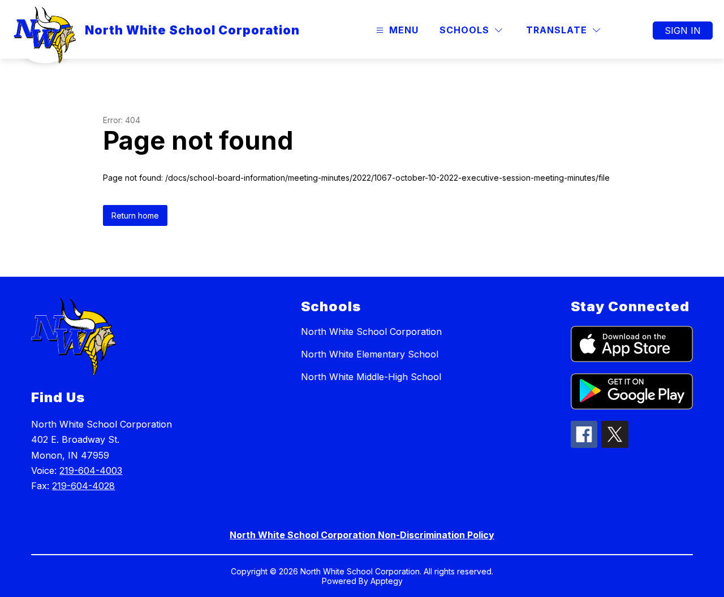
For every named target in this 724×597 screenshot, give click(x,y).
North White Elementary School (369, 354)
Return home (135, 215)
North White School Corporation (371, 331)
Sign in (683, 30)
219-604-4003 (90, 470)
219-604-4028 (83, 485)
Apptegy (386, 581)
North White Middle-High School (371, 376)
